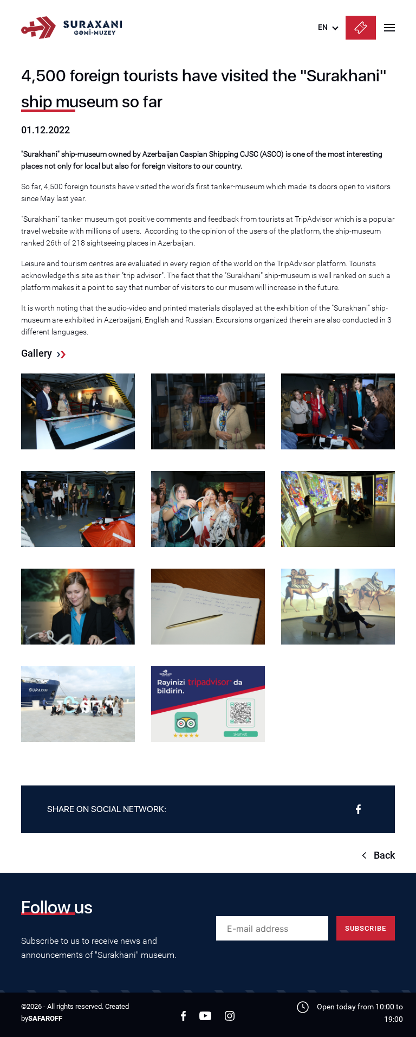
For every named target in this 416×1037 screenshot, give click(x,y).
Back (384, 855)
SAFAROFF (45, 1018)
